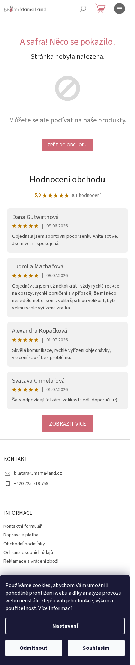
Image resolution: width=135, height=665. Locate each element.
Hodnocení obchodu (67, 179)
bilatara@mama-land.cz (38, 473)
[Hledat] (83, 9)
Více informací (55, 608)
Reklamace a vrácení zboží (30, 561)
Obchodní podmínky (24, 543)
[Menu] (119, 9)
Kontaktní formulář (22, 526)
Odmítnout (33, 648)
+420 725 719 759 (31, 483)
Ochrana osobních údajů (28, 552)
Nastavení (65, 626)
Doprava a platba (20, 534)
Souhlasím (96, 648)
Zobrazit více (67, 424)
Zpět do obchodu (67, 145)
